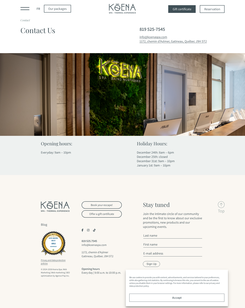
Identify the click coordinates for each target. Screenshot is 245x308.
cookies (139, 277)
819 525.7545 (89, 241)
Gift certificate (182, 9)
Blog (44, 224)
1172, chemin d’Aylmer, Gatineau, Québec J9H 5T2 (173, 41)
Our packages (57, 9)
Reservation (212, 9)
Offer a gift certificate (101, 214)
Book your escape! (102, 205)
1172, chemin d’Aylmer (95, 252)
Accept (177, 297)
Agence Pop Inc (62, 275)
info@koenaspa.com (153, 37)
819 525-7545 (152, 29)
